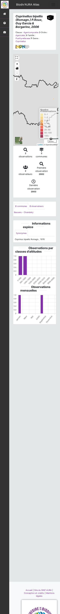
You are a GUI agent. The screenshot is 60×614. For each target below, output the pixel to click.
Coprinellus (21, 41)
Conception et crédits (34, 593)
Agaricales (20, 35)
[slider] (50, 138)
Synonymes (21, 233)
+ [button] (17, 63)
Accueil (29, 590)
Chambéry (28, 212)
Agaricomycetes (31, 32)
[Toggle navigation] (53, 5)
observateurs (37, 206)
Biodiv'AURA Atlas (27, 4)
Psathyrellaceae (23, 38)
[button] (17, 68)
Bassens (18, 212)
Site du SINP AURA (43, 590)
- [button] (17, 73)
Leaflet (40, 144)
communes (21, 206)
